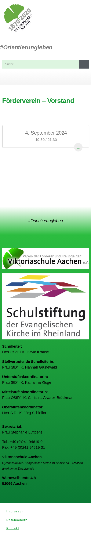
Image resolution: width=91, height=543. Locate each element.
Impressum (15, 511)
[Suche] (84, 64)
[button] (45, 77)
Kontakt (12, 528)
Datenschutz (16, 519)
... (78, 147)
